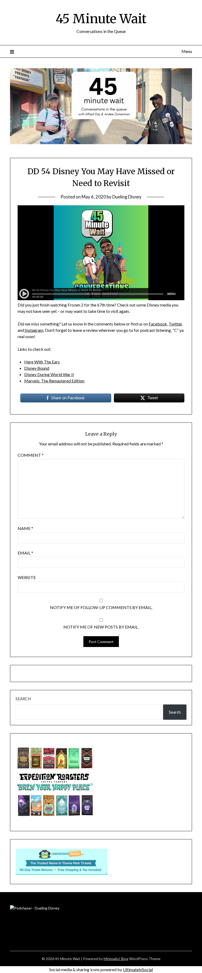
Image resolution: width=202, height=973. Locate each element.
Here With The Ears (42, 361)
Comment (31, 455)
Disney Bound (36, 368)
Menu (186, 51)
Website (27, 577)
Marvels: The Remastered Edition (54, 380)
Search (23, 698)
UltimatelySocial (138, 969)
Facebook (158, 323)
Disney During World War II (49, 374)
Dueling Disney (127, 197)
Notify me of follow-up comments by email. (101, 607)
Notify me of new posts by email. (101, 626)
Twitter (175, 323)
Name (25, 528)
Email (25, 552)
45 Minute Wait (101, 19)
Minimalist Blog (116, 958)
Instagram (33, 330)
